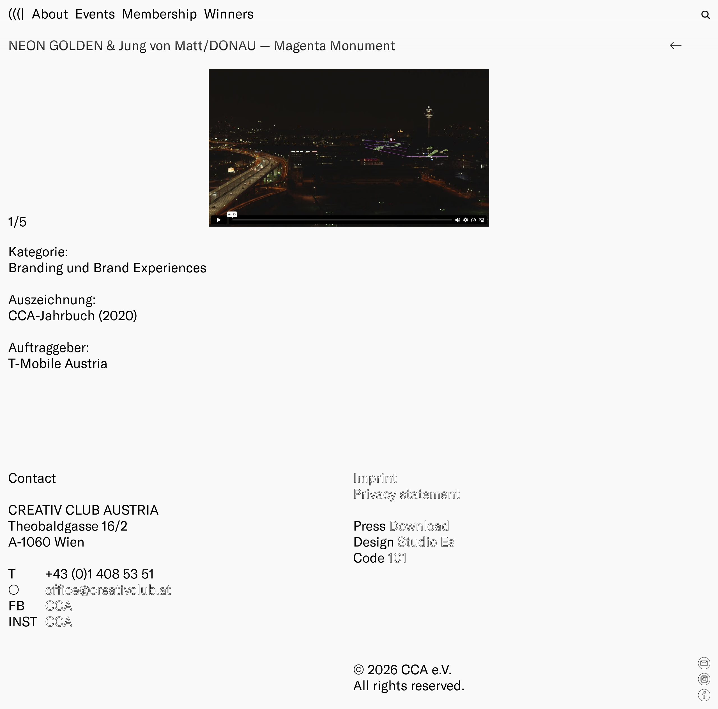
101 (397, 557)
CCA (58, 605)
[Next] (519, 149)
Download (419, 525)
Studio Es (426, 541)
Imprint (375, 477)
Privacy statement (406, 493)
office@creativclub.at (108, 589)
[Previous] (178, 149)
